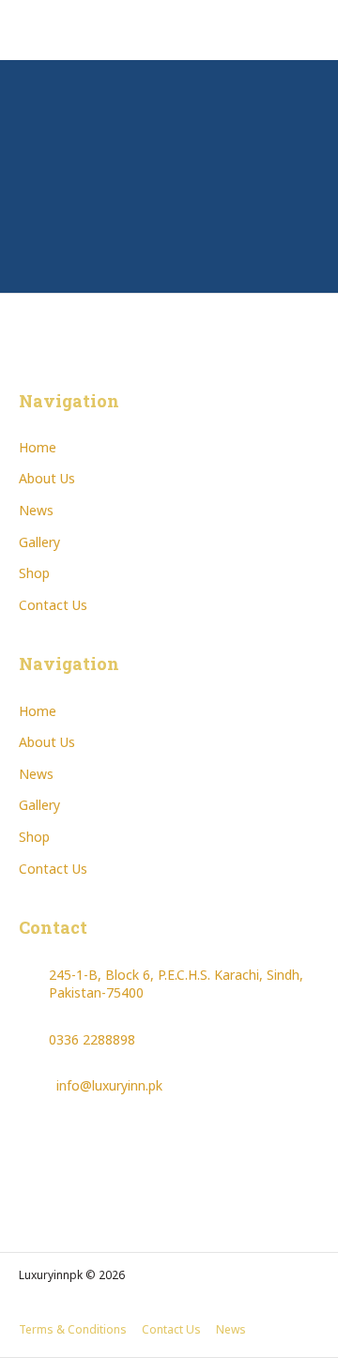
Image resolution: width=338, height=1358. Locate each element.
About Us (47, 478)
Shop (34, 573)
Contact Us (53, 605)
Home (37, 447)
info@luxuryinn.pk (109, 1085)
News (36, 510)
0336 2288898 (92, 1039)
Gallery (39, 542)
